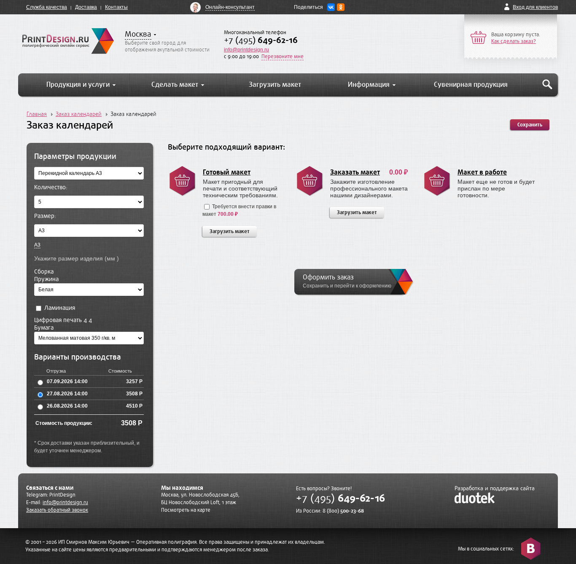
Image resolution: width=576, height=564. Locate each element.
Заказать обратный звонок (57, 510)
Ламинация (59, 308)
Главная (37, 114)
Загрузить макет (230, 231)
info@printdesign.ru (246, 50)
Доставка (86, 7)
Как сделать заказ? (513, 41)
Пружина (46, 279)
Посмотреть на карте (185, 510)
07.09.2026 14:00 (67, 381)
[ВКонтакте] (331, 7)
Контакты (116, 7)
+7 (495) (261, 40)
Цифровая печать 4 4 (63, 320)
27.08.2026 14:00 (67, 394)
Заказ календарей (79, 114)
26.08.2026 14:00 (67, 406)
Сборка (44, 272)
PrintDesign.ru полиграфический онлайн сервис (68, 41)
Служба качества (46, 7)
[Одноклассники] (341, 7)
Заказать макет (355, 172)
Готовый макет (226, 172)
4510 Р (134, 406)
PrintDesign (62, 494)
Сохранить (529, 124)
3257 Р (134, 381)
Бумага (44, 328)
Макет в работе (482, 172)
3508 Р (134, 394)
